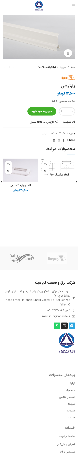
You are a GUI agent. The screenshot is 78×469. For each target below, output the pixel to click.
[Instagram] (64, 326)
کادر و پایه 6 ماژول (20, 185)
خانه (72, 67)
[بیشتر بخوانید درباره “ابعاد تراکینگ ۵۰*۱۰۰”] (45, 171)
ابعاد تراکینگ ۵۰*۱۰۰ (57, 174)
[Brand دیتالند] (21, 258)
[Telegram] (72, 326)
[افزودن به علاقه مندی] (45, 164)
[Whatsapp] (57, 326)
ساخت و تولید (67, 436)
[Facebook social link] (63, 140)
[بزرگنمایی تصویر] (68, 53)
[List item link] (39, 310)
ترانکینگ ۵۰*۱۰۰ (47, 67)
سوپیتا (63, 67)
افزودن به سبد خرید (41, 111)
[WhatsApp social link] (59, 140)
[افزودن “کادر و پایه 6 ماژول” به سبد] (8, 171)
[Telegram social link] (54, 140)
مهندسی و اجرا (67, 452)
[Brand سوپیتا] (57, 258)
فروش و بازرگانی (65, 444)
